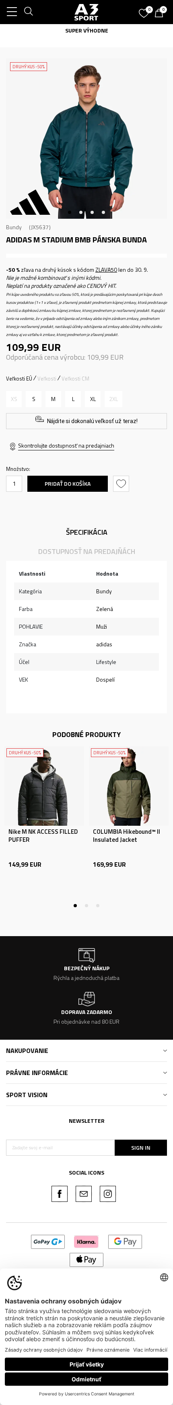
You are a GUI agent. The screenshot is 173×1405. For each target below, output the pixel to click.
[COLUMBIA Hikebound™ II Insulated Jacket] (129, 786)
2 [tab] (80, 212)
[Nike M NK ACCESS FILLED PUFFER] (44, 786)
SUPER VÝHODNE (86, 30)
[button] (122, 484)
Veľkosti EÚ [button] (19, 379)
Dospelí (105, 679)
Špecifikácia (86, 532)
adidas (104, 644)
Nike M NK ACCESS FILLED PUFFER (43, 836)
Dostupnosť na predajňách (86, 551)
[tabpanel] (86, 138)
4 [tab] (103, 212)
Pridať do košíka (68, 483)
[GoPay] (48, 1241)
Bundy (14, 227)
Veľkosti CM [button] (75, 379)
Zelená (104, 609)
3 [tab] (92, 212)
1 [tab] (69, 212)
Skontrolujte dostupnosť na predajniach (66, 445)
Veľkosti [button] (46, 379)
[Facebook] (59, 1194)
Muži (101, 626)
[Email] (84, 1194)
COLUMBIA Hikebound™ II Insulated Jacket (126, 836)
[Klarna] (86, 1241)
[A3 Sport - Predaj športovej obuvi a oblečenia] (86, 12)
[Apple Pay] (87, 1259)
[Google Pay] (125, 1241)
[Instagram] (108, 1194)
